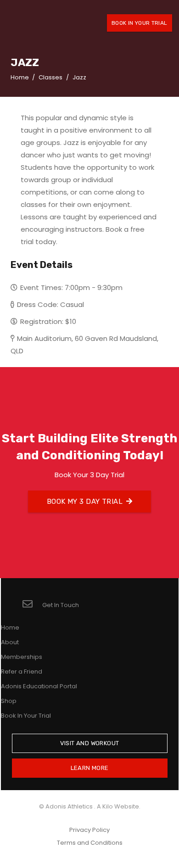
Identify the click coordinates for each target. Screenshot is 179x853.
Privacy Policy (89, 829)
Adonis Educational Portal (39, 686)
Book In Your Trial (26, 715)
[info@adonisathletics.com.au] (32, 605)
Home (10, 627)
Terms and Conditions (90, 842)
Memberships (21, 656)
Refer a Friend (21, 671)
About (10, 642)
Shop (9, 701)
